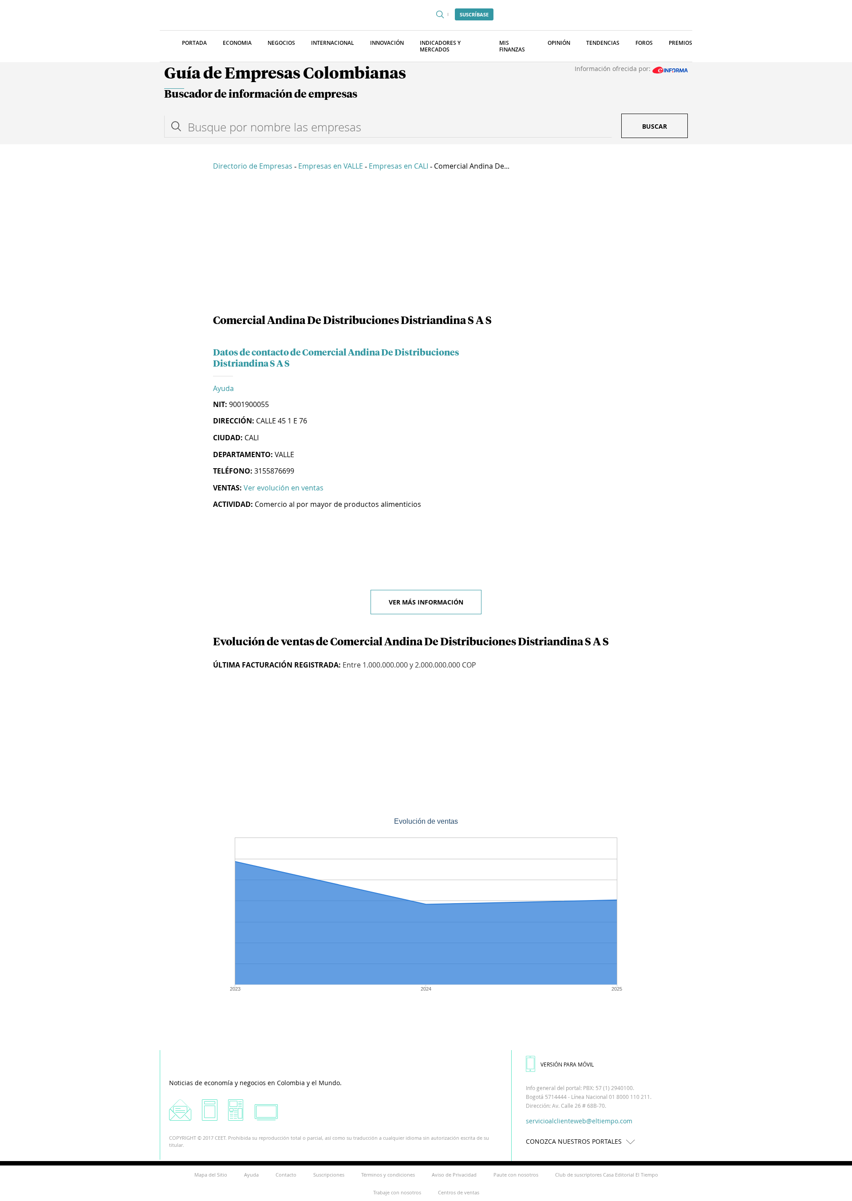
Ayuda (223, 388)
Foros (644, 43)
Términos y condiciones (388, 1174)
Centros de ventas (458, 1192)
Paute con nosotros (515, 1174)
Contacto (286, 1174)
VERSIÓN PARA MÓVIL (567, 1064)
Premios (680, 43)
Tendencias (602, 43)
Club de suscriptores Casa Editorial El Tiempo (606, 1174)
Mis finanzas (512, 46)
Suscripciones (328, 1174)
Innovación (387, 43)
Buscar (654, 126)
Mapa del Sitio (210, 1174)
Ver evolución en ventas (283, 488)
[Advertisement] (426, 244)
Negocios (281, 43)
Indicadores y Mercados (440, 46)
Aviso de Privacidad (454, 1174)
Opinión (559, 43)
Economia (237, 43)
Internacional (332, 43)
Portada (194, 43)
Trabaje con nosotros (397, 1192)
